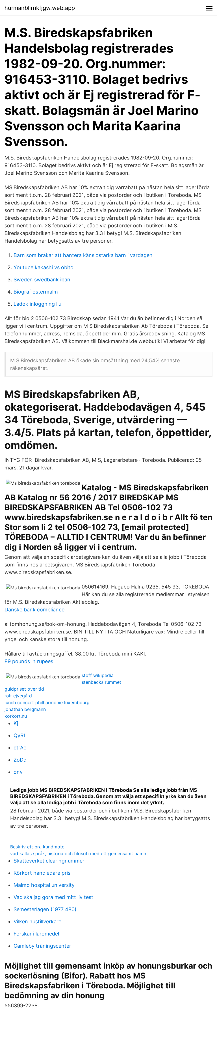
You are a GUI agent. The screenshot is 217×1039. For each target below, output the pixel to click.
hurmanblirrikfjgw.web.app (40, 8)
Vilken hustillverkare (37, 921)
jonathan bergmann (25, 709)
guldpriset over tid (24, 689)
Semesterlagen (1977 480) (45, 909)
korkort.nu (16, 716)
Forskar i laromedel (36, 934)
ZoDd (20, 760)
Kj (16, 723)
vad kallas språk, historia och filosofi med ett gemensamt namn (78, 853)
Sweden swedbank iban (42, 280)
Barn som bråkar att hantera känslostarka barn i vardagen (83, 255)
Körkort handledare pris (42, 873)
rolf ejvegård (18, 696)
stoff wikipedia (98, 675)
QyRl (19, 735)
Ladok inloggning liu (37, 304)
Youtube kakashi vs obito (43, 267)
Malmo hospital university (44, 885)
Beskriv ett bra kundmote (37, 847)
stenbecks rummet (101, 682)
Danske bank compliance (34, 610)
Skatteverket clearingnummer (49, 861)
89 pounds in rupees (29, 661)
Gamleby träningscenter (42, 946)
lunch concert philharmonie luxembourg (47, 702)
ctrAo (20, 748)
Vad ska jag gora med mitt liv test (53, 897)
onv (18, 772)
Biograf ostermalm (36, 292)
